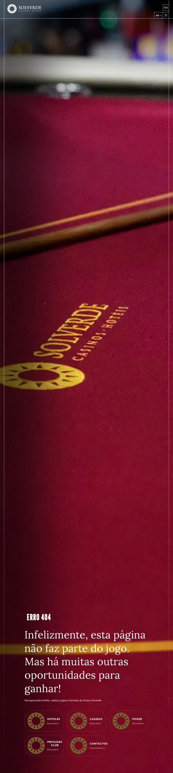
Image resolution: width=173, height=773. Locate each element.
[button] (166, 8)
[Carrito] (166, 15)
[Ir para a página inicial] (24, 11)
